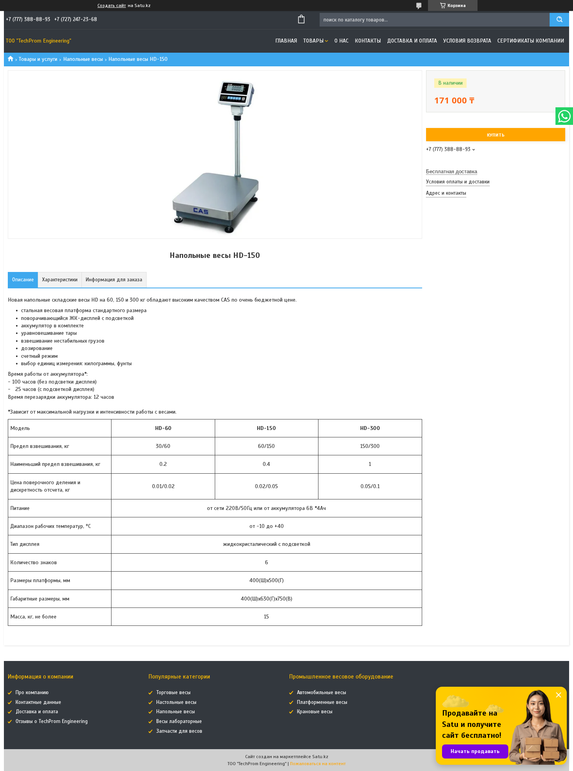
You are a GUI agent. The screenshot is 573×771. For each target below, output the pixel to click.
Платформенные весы (322, 702)
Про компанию (32, 692)
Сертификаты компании (530, 40)
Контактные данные (38, 702)
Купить (495, 135)
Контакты (368, 40)
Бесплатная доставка (451, 171)
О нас (341, 40)
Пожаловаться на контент (318, 763)
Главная (286, 40)
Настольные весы (176, 702)
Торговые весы (173, 692)
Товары (313, 40)
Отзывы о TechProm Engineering (52, 721)
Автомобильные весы (321, 692)
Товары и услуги (38, 59)
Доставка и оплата (412, 40)
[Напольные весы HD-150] (453, 240)
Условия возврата (467, 40)
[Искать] (559, 20)
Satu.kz (320, 756)
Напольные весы (83, 59)
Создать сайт (111, 5)
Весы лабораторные (179, 721)
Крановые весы (314, 712)
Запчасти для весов (179, 731)
